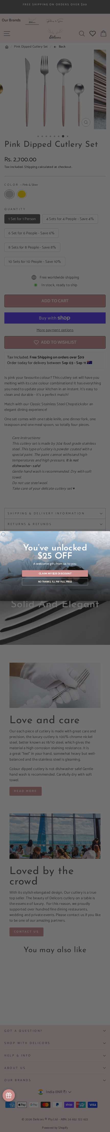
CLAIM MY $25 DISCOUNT (55, 573)
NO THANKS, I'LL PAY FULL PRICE (55, 581)
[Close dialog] (3, 534)
